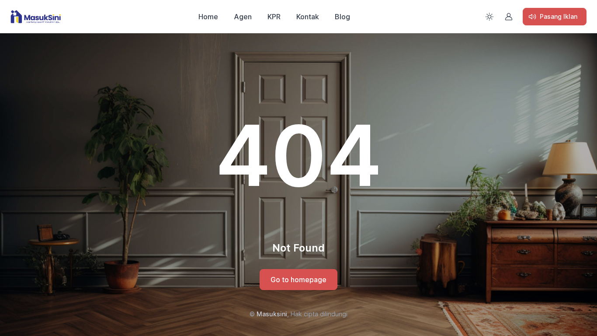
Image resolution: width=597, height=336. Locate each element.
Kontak (307, 16)
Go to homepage (298, 279)
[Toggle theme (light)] (489, 16)
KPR (274, 16)
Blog (342, 16)
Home (208, 16)
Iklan (558, 16)
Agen (243, 16)
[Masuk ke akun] (508, 16)
